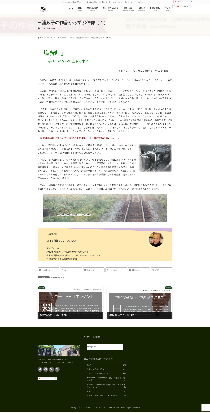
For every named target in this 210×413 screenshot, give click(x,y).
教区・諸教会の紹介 (95, 369)
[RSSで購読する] (51, 369)
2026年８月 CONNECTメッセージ (102, 395)
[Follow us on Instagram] (57, 369)
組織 (89, 391)
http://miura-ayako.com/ (88, 255)
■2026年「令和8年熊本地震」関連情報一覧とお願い (106, 379)
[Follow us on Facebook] (40, 369)
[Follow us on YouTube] (45, 369)
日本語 (185, 7)
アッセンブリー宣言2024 (97, 373)
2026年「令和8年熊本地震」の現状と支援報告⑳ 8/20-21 (106, 385)
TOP (89, 364)
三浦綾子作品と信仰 (57, 277)
